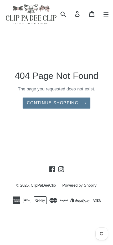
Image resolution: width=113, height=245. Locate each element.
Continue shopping (52, 103)
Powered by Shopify (79, 185)
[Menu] (106, 14)
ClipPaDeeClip (43, 185)
